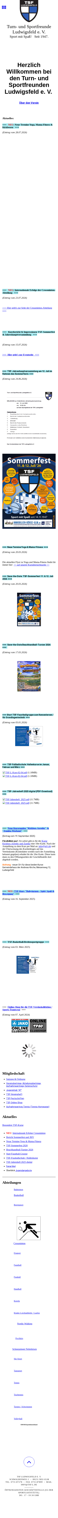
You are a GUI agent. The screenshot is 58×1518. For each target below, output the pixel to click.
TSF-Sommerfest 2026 (17, 1145)
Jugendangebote (23, 1170)
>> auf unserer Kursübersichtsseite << (31, 565)
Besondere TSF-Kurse (12, 1125)
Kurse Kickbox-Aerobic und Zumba (24, 842)
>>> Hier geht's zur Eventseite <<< (20, 354)
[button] (29, 1462)
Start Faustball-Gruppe (17, 1154)
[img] (29, 11)
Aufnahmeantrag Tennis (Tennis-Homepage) (27, 1107)
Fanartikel (11, 1166)
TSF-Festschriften (15, 1098)
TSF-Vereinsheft (14, 1094)
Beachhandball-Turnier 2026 (19, 1149)
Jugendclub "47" (14, 1090)
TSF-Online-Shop (14, 1102)
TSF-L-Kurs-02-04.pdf (16, 772)
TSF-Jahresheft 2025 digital (19, 1162)
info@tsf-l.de (45, 846)
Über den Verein (29, 102)
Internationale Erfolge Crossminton (29, 1133)
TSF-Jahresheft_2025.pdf (17, 799)
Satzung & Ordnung (15, 1079)
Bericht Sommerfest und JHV (20, 1137)
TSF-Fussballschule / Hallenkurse (22, 1158)
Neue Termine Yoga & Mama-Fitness (23, 1141)
